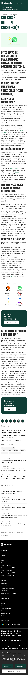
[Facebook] (2, 640)
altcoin (17, 172)
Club (2, 611)
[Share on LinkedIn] (10, 421)
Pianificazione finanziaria (7, 588)
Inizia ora (19, 3)
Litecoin (12, 276)
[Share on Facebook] (2, 421)
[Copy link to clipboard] (22, 421)
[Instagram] (21, 640)
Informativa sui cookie (7, 662)
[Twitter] (5, 640)
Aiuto (19, 635)
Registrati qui (11, 322)
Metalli (3, 560)
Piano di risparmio (5, 613)
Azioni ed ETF (4, 558)
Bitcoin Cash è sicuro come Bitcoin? (11, 440)
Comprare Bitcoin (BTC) (7, 565)
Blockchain (4, 590)
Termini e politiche (6, 648)
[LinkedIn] (15, 640)
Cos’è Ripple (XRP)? (7, 485)
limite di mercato (14, 168)
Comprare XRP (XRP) (6, 570)
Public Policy (5, 635)
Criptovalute (4, 553)
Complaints (24, 648)
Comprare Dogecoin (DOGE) (8, 573)
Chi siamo (17, 631)
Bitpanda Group (6, 631)
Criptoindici (4, 555)
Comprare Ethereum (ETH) (8, 568)
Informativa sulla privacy (18, 646)
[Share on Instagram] (6, 421)
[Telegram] (8, 640)
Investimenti (4, 585)
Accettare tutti (8, 666)
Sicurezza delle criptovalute (8, 593)
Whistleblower (16, 648)
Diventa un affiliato (6, 608)
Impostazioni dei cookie (14, 671)
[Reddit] (12, 640)
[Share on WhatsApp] (18, 421)
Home (3, 7)
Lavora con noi (6, 633)
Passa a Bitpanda (5, 563)
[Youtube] (18, 640)
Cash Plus (3, 601)
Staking (3, 603)
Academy (8, 7)
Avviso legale (7, 646)
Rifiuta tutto (20, 666)
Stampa (16, 633)
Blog (13, 635)
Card (2, 616)
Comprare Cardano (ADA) (7, 575)
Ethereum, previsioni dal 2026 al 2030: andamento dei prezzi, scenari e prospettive (12, 534)
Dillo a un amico (5, 606)
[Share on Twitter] (14, 421)
